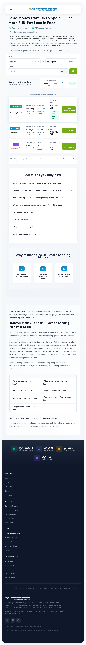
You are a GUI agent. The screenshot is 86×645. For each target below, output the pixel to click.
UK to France (9, 565)
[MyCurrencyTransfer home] (43, 9)
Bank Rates (9, 523)
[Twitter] (7, 620)
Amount (12, 66)
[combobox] (25, 61)
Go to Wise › (69, 131)
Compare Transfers (11, 506)
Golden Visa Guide (11, 542)
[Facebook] (18, 620)
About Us (8, 478)
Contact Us (9, 495)
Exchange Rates (10, 518)
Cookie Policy (42, 588)
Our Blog (8, 550)
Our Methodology (11, 483)
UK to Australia (10, 573)
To (46, 56)
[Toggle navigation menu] (10, 9)
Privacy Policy (30, 588)
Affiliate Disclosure (55, 588)
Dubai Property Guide (12, 533)
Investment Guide (11, 538)
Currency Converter (12, 510)
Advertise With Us (70, 588)
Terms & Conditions (17, 588)
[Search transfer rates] (73, 71)
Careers (7, 491)
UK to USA (8, 569)
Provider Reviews (11, 514)
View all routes (10, 577)
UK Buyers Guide (11, 546)
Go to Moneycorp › (69, 146)
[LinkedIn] (13, 620)
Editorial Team (10, 487)
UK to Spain (9, 561)
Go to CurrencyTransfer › (69, 110)
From (10, 56)
